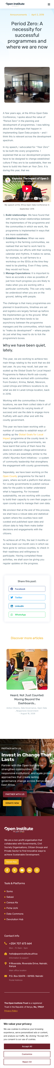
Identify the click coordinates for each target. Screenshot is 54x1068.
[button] (49, 4)
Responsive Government (27, 711)
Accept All (27, 1046)
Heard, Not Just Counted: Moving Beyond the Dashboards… (27, 699)
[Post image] (27, 669)
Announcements (18, 14)
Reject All (27, 1062)
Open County (10, 476)
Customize (27, 1054)
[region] (27, 1043)
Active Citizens (13, 708)
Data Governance (28, 708)
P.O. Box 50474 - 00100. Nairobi (26, 976)
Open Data (42, 708)
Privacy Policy (11, 1010)
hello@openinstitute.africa (23, 953)
